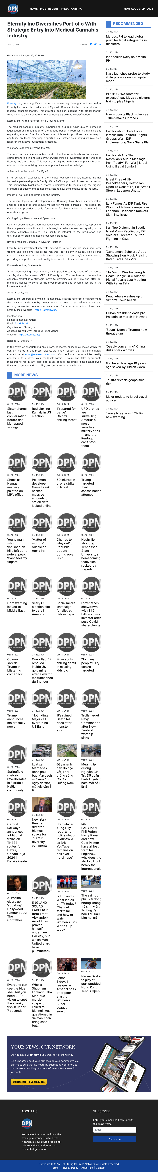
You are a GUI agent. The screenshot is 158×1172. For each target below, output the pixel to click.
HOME (34, 8)
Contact (100, 1167)
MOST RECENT (49, 8)
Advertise (87, 1167)
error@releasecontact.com (40, 354)
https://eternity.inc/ (46, 309)
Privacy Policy (70, 1167)
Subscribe (115, 1139)
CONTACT (77, 8)
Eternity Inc (14, 103)
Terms (54, 1167)
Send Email (21, 323)
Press (65, 8)
